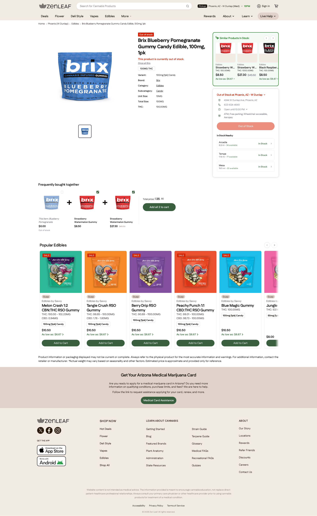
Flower (59, 16)
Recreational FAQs (203, 458)
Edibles (110, 16)
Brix (158, 80)
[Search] (187, 6)
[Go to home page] (62, 420)
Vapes (94, 16)
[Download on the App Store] (62, 450)
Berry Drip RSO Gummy (144, 308)
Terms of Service (176, 505)
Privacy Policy (156, 505)
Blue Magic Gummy (237, 305)
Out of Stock (245, 126)
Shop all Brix (144, 63)
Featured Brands (156, 443)
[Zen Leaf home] (55, 6)
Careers (243, 465)
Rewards (210, 16)
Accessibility (138, 505)
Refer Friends (247, 450)
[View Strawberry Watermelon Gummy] (87, 202)
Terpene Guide (200, 436)
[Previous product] (267, 245)
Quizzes (196, 465)
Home (41, 23)
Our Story (244, 428)
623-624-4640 (232, 104)
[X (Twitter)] (40, 430)
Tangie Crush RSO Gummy (101, 308)
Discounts (244, 457)
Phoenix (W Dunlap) (58, 23)
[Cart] (276, 6)
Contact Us (245, 472)
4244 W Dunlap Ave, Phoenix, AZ (240, 100)
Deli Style (77, 16)
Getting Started (155, 429)
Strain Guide (199, 429)
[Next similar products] (273, 38)
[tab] (84, 131)
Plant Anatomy (154, 451)
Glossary (197, 443)
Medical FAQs (200, 451)
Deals (44, 16)
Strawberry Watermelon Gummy (85, 220)
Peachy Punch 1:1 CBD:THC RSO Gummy (195, 308)
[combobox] (132, 6)
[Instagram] (57, 430)
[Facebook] (49, 430)
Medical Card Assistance (158, 400)
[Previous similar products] (266, 38)
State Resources (156, 465)
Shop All (105, 465)
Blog (148, 436)
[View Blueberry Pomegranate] (51, 202)
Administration (154, 458)
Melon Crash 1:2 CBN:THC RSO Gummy (60, 308)
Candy (159, 90)
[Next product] (274, 245)
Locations (244, 436)
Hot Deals (105, 429)
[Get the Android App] (62, 461)
